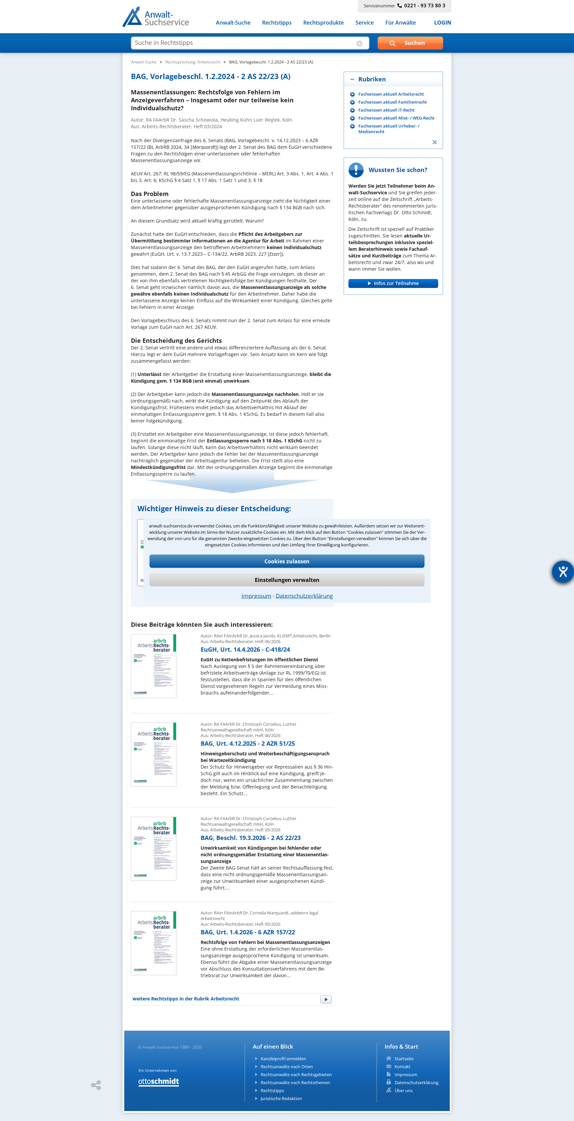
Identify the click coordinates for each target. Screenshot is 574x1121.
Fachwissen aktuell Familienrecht (392, 102)
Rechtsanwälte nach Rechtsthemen (295, 1082)
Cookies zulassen (287, 561)
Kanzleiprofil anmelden (283, 1058)
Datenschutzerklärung (304, 595)
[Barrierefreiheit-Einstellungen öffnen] (563, 572)
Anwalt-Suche (233, 22)
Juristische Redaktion (281, 1098)
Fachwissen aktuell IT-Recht (386, 110)
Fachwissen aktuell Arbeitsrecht (391, 94)
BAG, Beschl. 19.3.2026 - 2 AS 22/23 (251, 838)
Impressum (256, 595)
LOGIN (442, 22)
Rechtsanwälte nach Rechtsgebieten (296, 1074)
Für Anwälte (400, 22)
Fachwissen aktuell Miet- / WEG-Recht (396, 118)
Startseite (404, 1059)
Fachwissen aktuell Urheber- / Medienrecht (389, 129)
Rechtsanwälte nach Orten (287, 1066)
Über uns (404, 1090)
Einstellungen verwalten (287, 579)
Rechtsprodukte (323, 22)
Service (364, 22)
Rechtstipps (277, 22)
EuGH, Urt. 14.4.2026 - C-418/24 (245, 649)
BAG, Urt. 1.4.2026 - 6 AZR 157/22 (248, 932)
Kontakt (403, 1067)
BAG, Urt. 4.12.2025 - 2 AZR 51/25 (248, 743)
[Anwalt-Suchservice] (159, 18)
